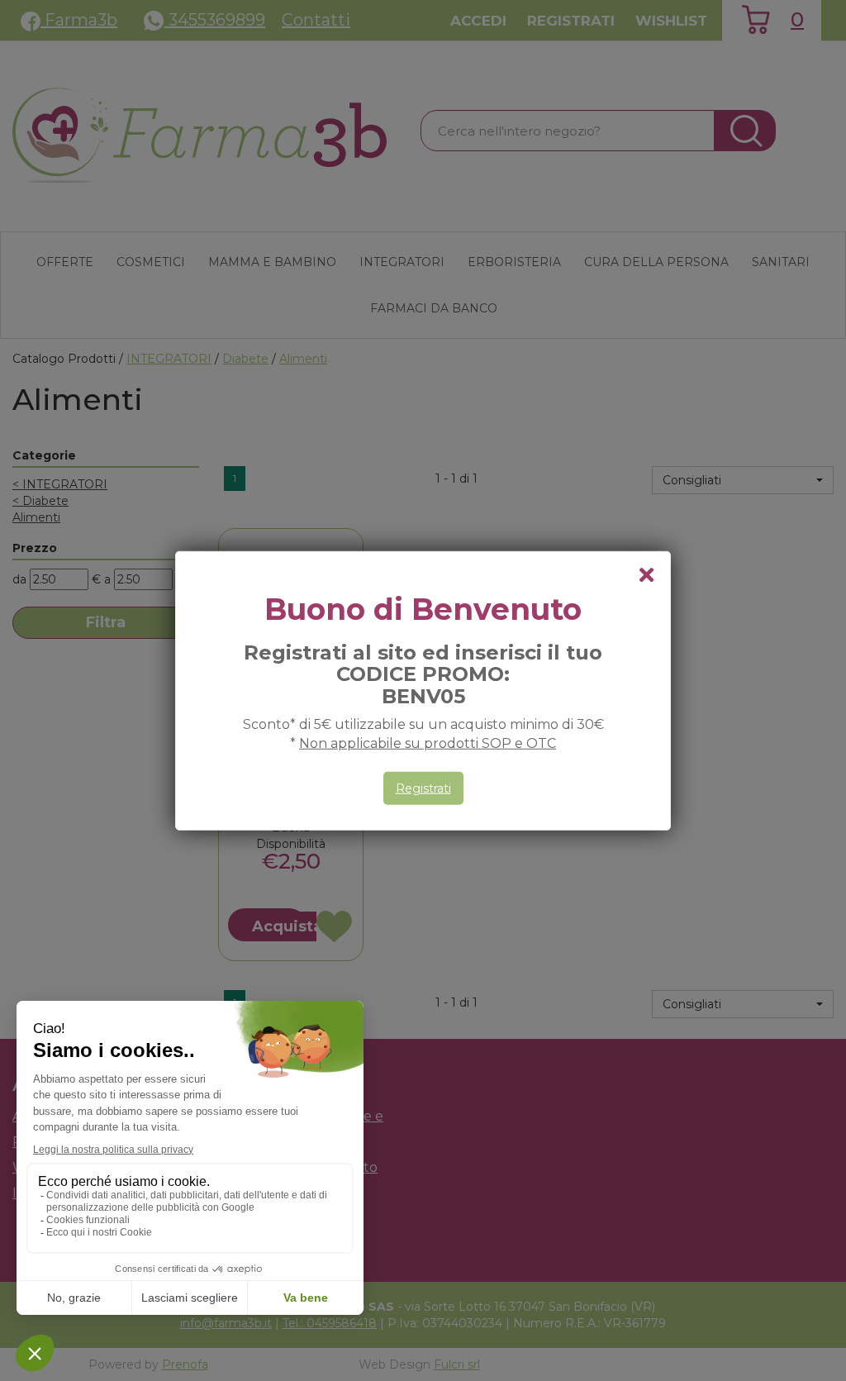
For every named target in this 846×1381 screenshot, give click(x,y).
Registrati (423, 788)
